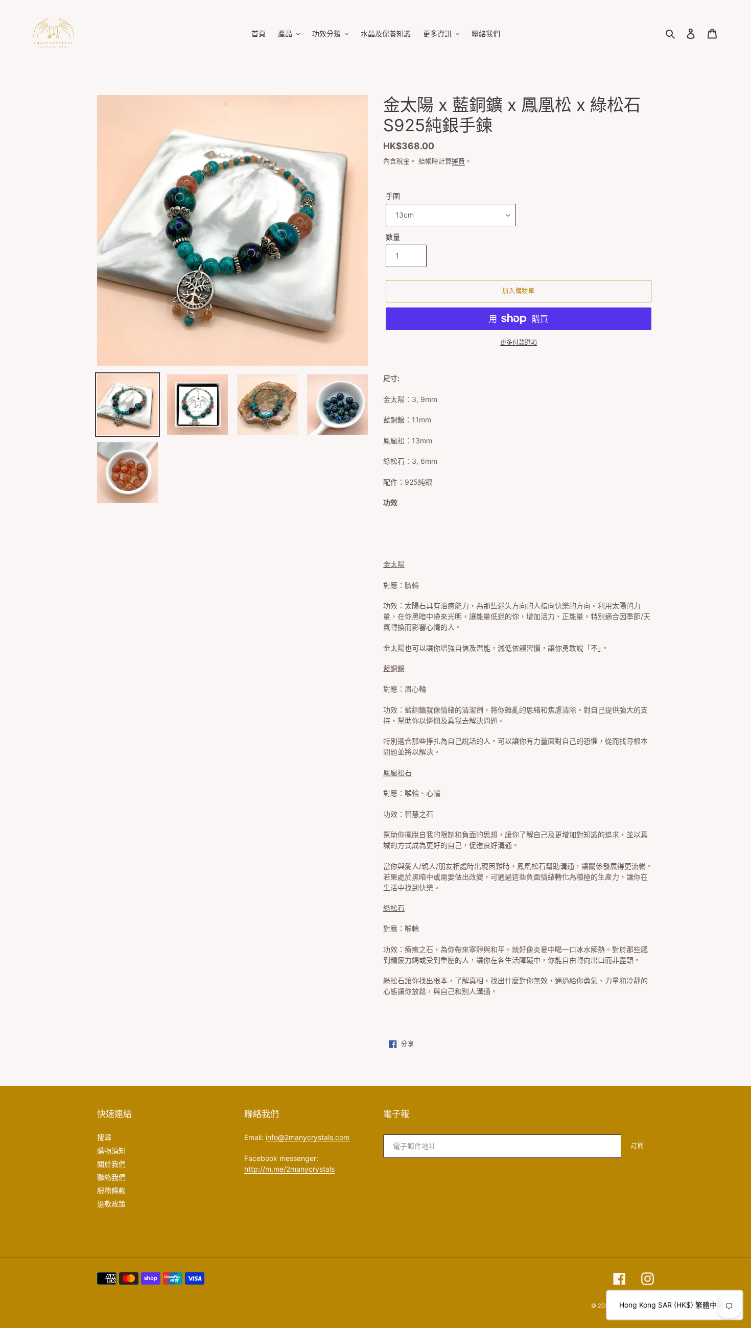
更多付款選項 (518, 342)
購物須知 (111, 1150)
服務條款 (111, 1190)
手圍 (393, 196)
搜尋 (104, 1137)
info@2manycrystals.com (307, 1137)
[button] (674, 1305)
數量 (393, 236)
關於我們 (111, 1163)
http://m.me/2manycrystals (289, 1169)
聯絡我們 (111, 1177)
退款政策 (111, 1203)
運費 (458, 161)
